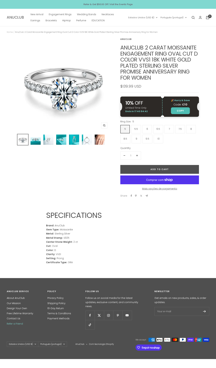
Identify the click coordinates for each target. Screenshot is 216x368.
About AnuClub (16, 298)
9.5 (147, 138)
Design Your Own (17, 308)
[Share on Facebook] (131, 196)
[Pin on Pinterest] (136, 196)
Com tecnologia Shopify (101, 344)
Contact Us (13, 318)
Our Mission (14, 303)
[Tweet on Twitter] (141, 196)
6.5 (158, 129)
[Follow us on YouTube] (127, 315)
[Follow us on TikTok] (90, 324)
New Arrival (37, 14)
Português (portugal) (171, 17)
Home (10, 32)
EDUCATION (98, 20)
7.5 (180, 129)
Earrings (35, 20)
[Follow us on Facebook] (90, 315)
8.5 (125, 138)
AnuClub (126, 39)
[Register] (204, 311)
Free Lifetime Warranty (20, 313)
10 (158, 138)
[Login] (200, 17)
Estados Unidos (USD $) (141, 17)
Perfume (81, 20)
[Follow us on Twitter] (99, 315)
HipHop (66, 20)
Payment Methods (58, 318)
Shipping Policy (56, 303)
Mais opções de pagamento (159, 188)
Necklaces (108, 14)
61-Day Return (55, 308)
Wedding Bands (86, 14)
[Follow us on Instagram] (108, 315)
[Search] (193, 17)
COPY (180, 110)
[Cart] (207, 17)
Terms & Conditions (59, 313)
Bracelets (51, 20)
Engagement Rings (60, 14)
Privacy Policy (55, 298)
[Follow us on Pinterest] (118, 315)
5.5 (136, 129)
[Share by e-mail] (147, 196)
